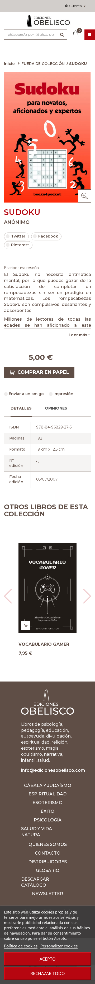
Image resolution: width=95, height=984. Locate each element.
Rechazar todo (47, 973)
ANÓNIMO (17, 222)
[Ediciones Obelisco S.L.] (47, 23)
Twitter (18, 236)
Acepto (48, 959)
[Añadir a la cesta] (25, 625)
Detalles (21, 408)
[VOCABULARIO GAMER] (47, 588)
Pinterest (20, 245)
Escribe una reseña (21, 267)
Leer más (78, 334)
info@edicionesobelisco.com (53, 770)
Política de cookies (20, 945)
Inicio (9, 63)
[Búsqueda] (62, 34)
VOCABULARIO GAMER (43, 644)
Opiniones (56, 408)
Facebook (48, 236)
